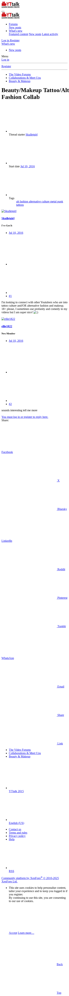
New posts (15, 27)
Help (12, 839)
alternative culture (39, 201)
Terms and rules (18, 832)
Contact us (15, 829)
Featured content (18, 34)
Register (6, 66)
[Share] (36, 264)
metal (53, 201)
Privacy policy (17, 836)
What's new (15, 30)
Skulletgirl (32, 134)
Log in (5, 59)
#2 (10, 404)
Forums (13, 24)
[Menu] (2, 11)
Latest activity (50, 34)
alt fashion (22, 201)
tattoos (20, 204)
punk (60, 201)
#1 (10, 296)
